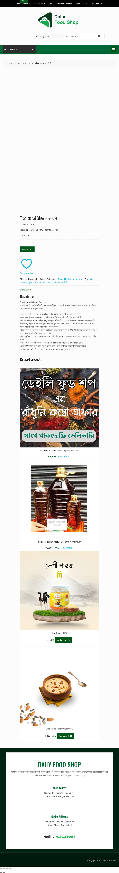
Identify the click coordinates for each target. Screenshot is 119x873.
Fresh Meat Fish (43, 3)
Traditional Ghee (42, 282)
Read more (63, 456)
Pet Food (97, 3)
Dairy (60, 279)
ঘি (52, 282)
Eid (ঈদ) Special (71, 279)
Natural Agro (64, 3)
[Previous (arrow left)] (1, 872)
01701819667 (65, 836)
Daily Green (23, 3)
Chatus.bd (82, 3)
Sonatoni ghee (27, 282)
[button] (114, 49)
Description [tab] (25, 289)
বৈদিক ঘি (57, 282)
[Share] (7, 868)
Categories (14, 49)
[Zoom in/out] (1, 868)
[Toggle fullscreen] (4, 868)
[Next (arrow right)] (4, 872)
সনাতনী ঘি (64, 282)
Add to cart (27, 249)
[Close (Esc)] (10, 868)
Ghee (81, 279)
